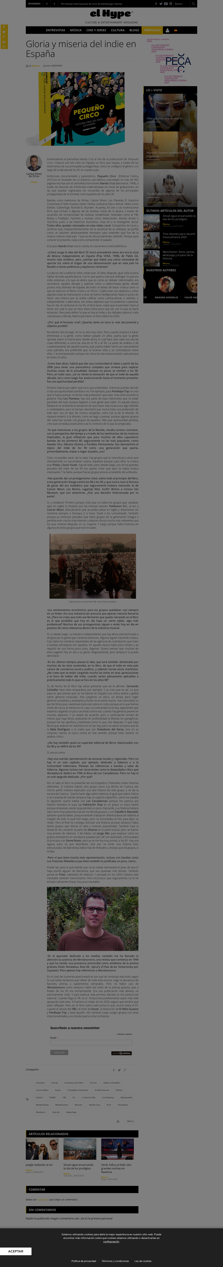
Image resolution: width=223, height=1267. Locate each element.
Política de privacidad (84, 1261)
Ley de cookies (143, 1261)
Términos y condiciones (115, 1261)
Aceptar (15, 1251)
